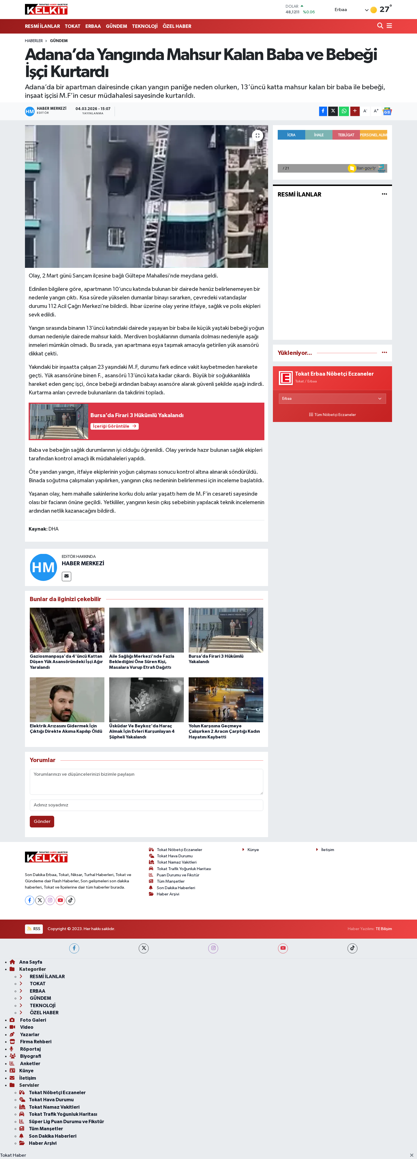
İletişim (327, 850)
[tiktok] (352, 948)
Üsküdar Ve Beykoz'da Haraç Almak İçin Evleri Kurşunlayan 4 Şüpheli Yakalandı (142, 731)
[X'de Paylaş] (333, 111)
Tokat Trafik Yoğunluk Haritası (184, 869)
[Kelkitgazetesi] (46, 9)
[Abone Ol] (387, 111)
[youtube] (283, 948)
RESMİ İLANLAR (42, 26)
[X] (40, 900)
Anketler (29, 1063)
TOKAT (73, 26)
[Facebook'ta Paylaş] (323, 111)
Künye (253, 850)
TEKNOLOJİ (145, 26)
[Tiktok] (70, 900)
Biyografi (30, 1056)
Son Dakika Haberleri (176, 888)
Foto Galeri (32, 1020)
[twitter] (144, 948)
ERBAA (93, 26)
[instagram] (213, 948)
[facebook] (74, 948)
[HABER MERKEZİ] (43, 567)
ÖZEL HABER (177, 26)
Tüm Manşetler (171, 881)
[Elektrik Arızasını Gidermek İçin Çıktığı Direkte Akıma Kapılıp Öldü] (67, 699)
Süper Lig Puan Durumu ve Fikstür (66, 1121)
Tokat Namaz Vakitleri (177, 862)
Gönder (42, 821)
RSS (36, 929)
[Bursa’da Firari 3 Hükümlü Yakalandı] (226, 630)
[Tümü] (384, 353)
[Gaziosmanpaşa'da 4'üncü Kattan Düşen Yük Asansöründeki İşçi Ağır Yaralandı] (67, 630)
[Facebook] (29, 900)
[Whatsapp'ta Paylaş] (344, 111)
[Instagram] (50, 900)
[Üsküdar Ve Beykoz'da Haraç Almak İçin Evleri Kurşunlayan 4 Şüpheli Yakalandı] (146, 699)
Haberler (34, 41)
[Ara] (380, 26)
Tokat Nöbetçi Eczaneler (179, 850)
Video (26, 1027)
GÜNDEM (116, 26)
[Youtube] (60, 900)
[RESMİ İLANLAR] (384, 194)
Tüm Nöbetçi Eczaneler (335, 415)
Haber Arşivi (168, 894)
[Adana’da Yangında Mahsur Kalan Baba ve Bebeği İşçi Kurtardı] (146, 196)
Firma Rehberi (35, 1041)
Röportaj (30, 1049)
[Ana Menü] (388, 26)
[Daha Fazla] (355, 111)
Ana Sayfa (30, 962)
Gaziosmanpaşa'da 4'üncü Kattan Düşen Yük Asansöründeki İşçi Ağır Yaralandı (66, 661)
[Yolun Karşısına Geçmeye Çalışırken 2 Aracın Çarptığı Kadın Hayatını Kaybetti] (226, 699)
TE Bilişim (384, 929)
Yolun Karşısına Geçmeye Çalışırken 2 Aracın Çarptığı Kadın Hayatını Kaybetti (224, 731)
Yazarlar (29, 1034)
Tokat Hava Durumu (175, 856)
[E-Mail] (66, 576)
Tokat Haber (13, 1155)
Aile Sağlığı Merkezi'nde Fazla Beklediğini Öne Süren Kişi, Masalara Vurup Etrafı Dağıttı (141, 661)
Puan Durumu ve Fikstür (178, 875)
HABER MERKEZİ (83, 563)
